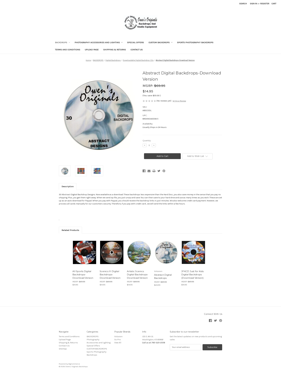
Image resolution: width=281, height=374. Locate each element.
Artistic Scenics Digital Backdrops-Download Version (137, 274)
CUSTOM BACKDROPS (159, 42)
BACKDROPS (61, 42)
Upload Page (92, 49)
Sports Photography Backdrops (195, 42)
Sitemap (63, 349)
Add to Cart (84, 255)
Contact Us (137, 49)
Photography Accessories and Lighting (97, 42)
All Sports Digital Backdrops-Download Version (82, 274)
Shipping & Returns (114, 49)
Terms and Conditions (67, 49)
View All (117, 342)
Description (68, 186)
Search (243, 3)
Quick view (84, 250)
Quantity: (147, 140)
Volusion (118, 336)
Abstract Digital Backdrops (163, 276)
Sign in (253, 3)
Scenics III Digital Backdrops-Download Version (110, 274)
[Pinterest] (163, 171)
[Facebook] (144, 171)
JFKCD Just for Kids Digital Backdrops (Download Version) (192, 274)
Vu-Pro (117, 339)
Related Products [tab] (70, 230)
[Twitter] (158, 171)
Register (264, 3)
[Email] (149, 171)
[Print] (154, 171)
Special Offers (135, 42)
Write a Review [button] (179, 101)
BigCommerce (74, 364)
